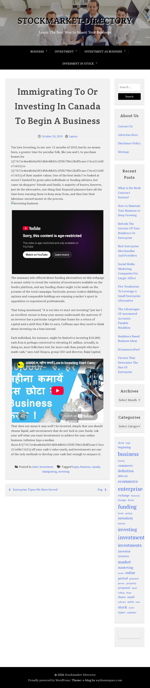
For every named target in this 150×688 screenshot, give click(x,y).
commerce (125, 465)
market (124, 561)
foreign (122, 500)
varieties (131, 612)
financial (135, 495)
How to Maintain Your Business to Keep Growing (129, 210)
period (123, 578)
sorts (131, 602)
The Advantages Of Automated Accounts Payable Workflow (128, 318)
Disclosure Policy (129, 143)
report (134, 588)
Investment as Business (103, 51)
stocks (131, 607)
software (122, 602)
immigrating (49, 471)
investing (64, 471)
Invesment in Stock (78, 63)
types (121, 612)
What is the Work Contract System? (129, 192)
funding (127, 506)
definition (126, 471)
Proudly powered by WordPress (49, 680)
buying (121, 460)
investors (123, 556)
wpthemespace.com (109, 680)
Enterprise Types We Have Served (35, 489)
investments (130, 545)
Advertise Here (128, 135)
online (130, 573)
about (121, 442)
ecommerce (128, 481)
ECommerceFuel (129, 349)
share (129, 592)
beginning (124, 447)
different (123, 476)
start (138, 601)
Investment (64, 51)
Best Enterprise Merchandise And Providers (128, 250)
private (121, 583)
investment (131, 537)
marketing (125, 567)
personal (133, 578)
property (131, 583)
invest (121, 523)
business (85, 467)
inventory (125, 518)
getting (128, 513)
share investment (42, 467)
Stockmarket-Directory (75, 20)
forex (131, 500)
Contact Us (125, 126)
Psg (100, 489)
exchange (124, 495)
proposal (124, 588)
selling (121, 592)
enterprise (130, 488)
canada (96, 467)
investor (124, 551)
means (120, 573)
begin (75, 467)
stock (122, 607)
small (130, 597)
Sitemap (123, 152)
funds (121, 513)
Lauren (73, 136)
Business (37, 51)
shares (122, 597)
